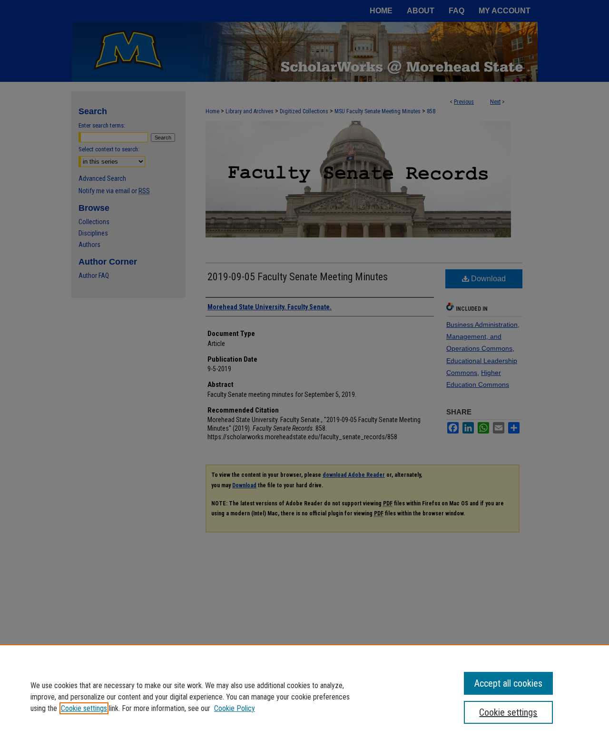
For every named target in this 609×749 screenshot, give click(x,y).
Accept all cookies (508, 683)
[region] (304, 696)
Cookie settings (84, 708)
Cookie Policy (234, 708)
